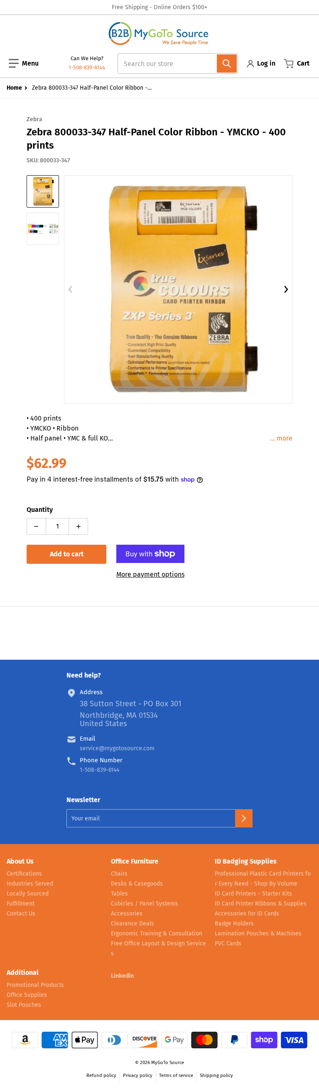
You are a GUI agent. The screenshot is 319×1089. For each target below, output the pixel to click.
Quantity (40, 510)
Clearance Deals (132, 923)
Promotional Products (35, 985)
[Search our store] (227, 63)
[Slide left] (70, 289)
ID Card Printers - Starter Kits (253, 893)
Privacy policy (137, 1075)
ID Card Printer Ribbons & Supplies (261, 903)
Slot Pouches (24, 1004)
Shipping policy (216, 1075)
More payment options (150, 574)
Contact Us (21, 913)
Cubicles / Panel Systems (144, 903)
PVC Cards (228, 943)
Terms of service (176, 1075)
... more (281, 438)
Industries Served (30, 883)
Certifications (24, 873)
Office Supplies (27, 994)
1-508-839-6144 (87, 67)
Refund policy (101, 1075)
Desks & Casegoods (137, 883)
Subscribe (244, 818)
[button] (23, 63)
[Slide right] (286, 289)
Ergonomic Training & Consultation (156, 933)
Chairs (119, 873)
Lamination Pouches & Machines (258, 933)
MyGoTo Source (167, 1062)
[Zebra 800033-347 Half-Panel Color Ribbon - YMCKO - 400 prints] (43, 191)
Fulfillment (20, 903)
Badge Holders (234, 923)
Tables (119, 893)
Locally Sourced (28, 893)
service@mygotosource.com (117, 748)
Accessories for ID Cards (247, 913)
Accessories (126, 913)
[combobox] (174, 63)
